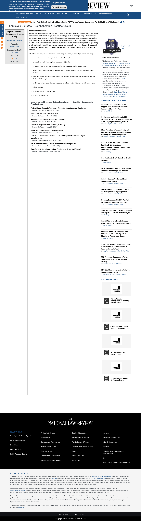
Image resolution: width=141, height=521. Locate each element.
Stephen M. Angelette (109, 251)
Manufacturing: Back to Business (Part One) (48, 125)
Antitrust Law (45, 437)
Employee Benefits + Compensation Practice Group (15, 34)
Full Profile (14, 52)
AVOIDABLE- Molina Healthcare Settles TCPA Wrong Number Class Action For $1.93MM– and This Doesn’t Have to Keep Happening (83, 22)
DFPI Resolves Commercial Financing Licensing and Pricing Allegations (115, 190)
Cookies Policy (14, 11)
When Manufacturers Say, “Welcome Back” (47, 130)
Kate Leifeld (107, 162)
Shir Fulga (106, 215)
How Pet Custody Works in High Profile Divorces (116, 159)
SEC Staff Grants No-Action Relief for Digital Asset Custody (115, 271)
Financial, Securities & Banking (82, 446)
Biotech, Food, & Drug (49, 446)
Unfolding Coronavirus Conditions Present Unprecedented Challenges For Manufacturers (59, 137)
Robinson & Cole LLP (14, 40)
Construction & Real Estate (50, 456)
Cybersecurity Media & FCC (50, 460)
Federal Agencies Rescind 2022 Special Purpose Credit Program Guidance (116, 169)
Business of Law (46, 451)
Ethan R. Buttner (121, 274)
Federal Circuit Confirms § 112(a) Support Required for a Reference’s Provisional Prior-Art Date (114, 106)
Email (15, 58)
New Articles (2, 30)
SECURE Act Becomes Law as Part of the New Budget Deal (53, 144)
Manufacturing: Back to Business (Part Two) (48, 119)
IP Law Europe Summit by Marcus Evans (119, 379)
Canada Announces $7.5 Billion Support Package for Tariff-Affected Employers (116, 211)
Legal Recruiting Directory (19, 440)
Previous (121, 22)
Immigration (76, 460)
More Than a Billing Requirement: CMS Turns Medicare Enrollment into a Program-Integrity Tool (116, 246)
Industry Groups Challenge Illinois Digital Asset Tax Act (114, 180)
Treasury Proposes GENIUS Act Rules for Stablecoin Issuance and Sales (115, 201)
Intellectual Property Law (111, 437)
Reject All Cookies (59, 7)
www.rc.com (14, 46)
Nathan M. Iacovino (109, 274)
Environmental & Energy (80, 437)
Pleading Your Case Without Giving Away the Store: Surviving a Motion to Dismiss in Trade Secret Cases (115, 233)
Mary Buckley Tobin (123, 251)
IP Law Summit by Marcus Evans (117, 353)
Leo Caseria (107, 264)
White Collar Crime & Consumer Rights (116, 462)
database (54, 478)
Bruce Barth (117, 92)
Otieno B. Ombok (121, 136)
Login (131, 6)
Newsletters (62, 13)
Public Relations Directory (19, 454)
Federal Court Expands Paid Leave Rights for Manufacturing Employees (58, 108)
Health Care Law (77, 456)
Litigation (106, 446)
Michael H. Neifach (109, 136)
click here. (21, 507)
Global (74, 451)
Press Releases (15, 449)
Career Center (89, 13)
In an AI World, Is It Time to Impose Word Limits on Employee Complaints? (116, 222)
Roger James (107, 225)
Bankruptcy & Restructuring (50, 442)
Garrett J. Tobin (107, 111)
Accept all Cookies (58, 3)
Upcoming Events (110, 279)
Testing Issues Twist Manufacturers (44, 114)
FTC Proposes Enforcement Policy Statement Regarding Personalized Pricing (114, 259)
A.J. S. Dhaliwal (108, 173)
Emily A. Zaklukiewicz (119, 96)
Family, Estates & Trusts (80, 442)
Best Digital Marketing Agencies (21, 436)
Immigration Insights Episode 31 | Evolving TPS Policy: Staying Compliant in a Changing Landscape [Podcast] (116, 119)
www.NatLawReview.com (98, 478)
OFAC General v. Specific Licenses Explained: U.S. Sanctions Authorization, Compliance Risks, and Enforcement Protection (115, 146)
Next (123, 22)
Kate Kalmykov (108, 124)
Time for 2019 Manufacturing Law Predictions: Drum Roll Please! (56, 149)
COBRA (122, 79)
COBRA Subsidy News (110, 58)
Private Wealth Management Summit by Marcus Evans (119, 300)
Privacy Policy (106, 476)
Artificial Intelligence (48, 433)
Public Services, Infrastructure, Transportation (113, 452)
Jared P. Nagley (116, 264)
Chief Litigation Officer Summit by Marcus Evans (120, 327)
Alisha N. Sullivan (115, 94)
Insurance (106, 433)
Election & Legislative (79, 433)
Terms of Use (95, 476)
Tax (104, 458)
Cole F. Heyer (118, 124)
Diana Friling (107, 152)
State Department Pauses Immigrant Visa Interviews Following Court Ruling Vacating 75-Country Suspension (116, 132)
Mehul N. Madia (118, 173)
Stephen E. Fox (108, 238)
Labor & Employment (110, 442)
